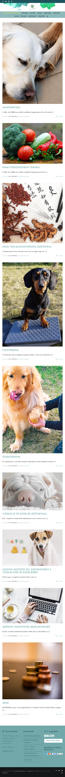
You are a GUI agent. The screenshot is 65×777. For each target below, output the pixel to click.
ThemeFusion (30, 771)
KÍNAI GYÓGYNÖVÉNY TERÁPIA (21, 167)
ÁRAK (5, 703)
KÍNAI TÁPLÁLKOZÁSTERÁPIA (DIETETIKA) (26, 247)
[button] (47, 16)
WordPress (4, 772)
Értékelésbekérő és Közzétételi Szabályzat (31, 754)
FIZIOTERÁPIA (10, 350)
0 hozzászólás (25, 116)
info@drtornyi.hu (8, 751)
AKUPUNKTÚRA (11, 107)
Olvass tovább (59, 116)
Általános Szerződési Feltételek (31, 741)
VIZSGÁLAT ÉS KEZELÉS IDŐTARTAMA (24, 514)
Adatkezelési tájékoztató (32, 736)
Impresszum (28, 760)
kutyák (19, 116)
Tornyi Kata (5, 116)
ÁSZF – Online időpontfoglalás (29, 748)
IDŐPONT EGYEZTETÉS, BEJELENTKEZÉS (26, 627)
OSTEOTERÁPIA (11, 457)
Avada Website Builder (19, 771)
